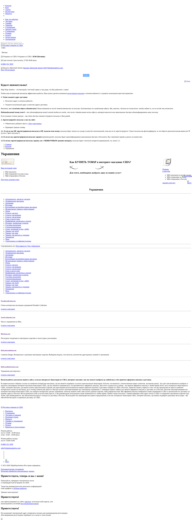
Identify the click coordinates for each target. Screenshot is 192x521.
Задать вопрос (10, 37)
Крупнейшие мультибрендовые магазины (21, 207)
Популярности (21, 246)
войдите (28, 502)
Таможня (8, 25)
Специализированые (13, 227)
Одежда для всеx (11, 213)
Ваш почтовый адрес (9, 168)
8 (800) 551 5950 (7, 64)
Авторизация (10, 39)
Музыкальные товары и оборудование (19, 209)
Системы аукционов (13, 225)
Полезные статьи (11, 417)
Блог (7, 8)
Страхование (10, 27)
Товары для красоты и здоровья (17, 235)
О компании (10, 31)
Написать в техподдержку (15, 427)
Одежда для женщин (13, 215)
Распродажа (9, 12)
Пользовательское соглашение (12, 469)
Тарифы (8, 23)
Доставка (8, 21)
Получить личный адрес (10, 180)
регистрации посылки (75, 93)
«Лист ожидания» (34, 124)
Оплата (8, 35)
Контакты (9, 411)
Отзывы (8, 33)
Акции (8, 10)
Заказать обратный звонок (33, 68)
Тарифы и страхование (14, 421)
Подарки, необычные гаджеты (16, 223)
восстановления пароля (29, 504)
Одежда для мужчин (13, 217)
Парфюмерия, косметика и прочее (18, 221)
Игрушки (8, 205)
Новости (8, 14)
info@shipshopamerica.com (53, 68)
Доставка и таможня (13, 415)
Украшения (9, 237)
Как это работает (11, 19)
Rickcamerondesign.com (8, 350)
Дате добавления (33, 246)
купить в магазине (8, 309)
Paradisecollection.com (8, 301)
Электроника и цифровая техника (18, 241)
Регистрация (10, 70)
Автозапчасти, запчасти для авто (17, 199)
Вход (3, 70)
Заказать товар (10, 29)
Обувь (7, 211)
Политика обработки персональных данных (17, 471)
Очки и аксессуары (12, 219)
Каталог (8, 6)
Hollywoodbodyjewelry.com (9, 367)
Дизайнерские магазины (14, 201)
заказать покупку (168, 183)
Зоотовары (9, 203)
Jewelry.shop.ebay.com (8, 317)
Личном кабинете (20, 488)
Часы (7, 239)
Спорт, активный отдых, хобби (17, 229)
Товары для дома (11, 233)
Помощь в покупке (166, 170)
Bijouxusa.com (5, 334)
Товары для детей (12, 231)
